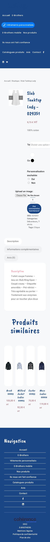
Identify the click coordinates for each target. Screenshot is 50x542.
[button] (32, 155)
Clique (37, 227)
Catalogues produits (23, 482)
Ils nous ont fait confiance (23, 477)
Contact (23, 493)
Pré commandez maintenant (34, 208)
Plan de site (25, 537)
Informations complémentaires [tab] (23, 249)
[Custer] (30, 347)
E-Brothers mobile (23, 466)
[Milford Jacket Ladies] (19, 347)
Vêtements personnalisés (23, 460)
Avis (23, 488)
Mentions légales (25, 530)
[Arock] (8, 347)
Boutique (15, 81)
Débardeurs (32, 221)
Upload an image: (24, 191)
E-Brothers (23, 455)
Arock (9, 390)
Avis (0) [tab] (11, 257)
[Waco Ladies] (42, 347)
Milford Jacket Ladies (21, 394)
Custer (31, 390)
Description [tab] (13, 241)
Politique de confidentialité (25, 534)
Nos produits (23, 471)
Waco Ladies (43, 392)
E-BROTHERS (25, 527)
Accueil (7, 81)
